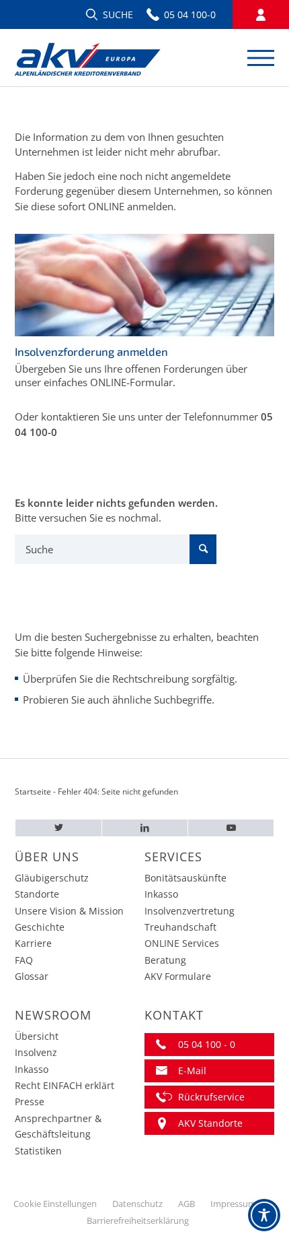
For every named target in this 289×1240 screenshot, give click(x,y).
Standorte (37, 894)
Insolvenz (36, 1052)
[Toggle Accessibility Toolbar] (264, 1215)
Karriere (33, 943)
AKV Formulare (177, 976)
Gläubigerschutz (52, 877)
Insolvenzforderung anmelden (91, 351)
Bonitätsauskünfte (185, 877)
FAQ (24, 960)
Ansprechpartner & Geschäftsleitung (58, 1126)
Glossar (31, 976)
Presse (29, 1101)
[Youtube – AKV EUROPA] (231, 827)
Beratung (165, 960)
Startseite (33, 791)
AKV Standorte (210, 1123)
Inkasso (161, 894)
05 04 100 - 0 (206, 1044)
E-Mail (192, 1070)
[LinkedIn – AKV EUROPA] (145, 827)
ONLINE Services (181, 943)
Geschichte (40, 927)
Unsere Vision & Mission (69, 910)
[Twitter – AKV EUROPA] (58, 827)
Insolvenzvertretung (189, 910)
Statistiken (38, 1150)
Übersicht (36, 1036)
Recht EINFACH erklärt (64, 1085)
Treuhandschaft (180, 927)
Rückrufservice (211, 1096)
